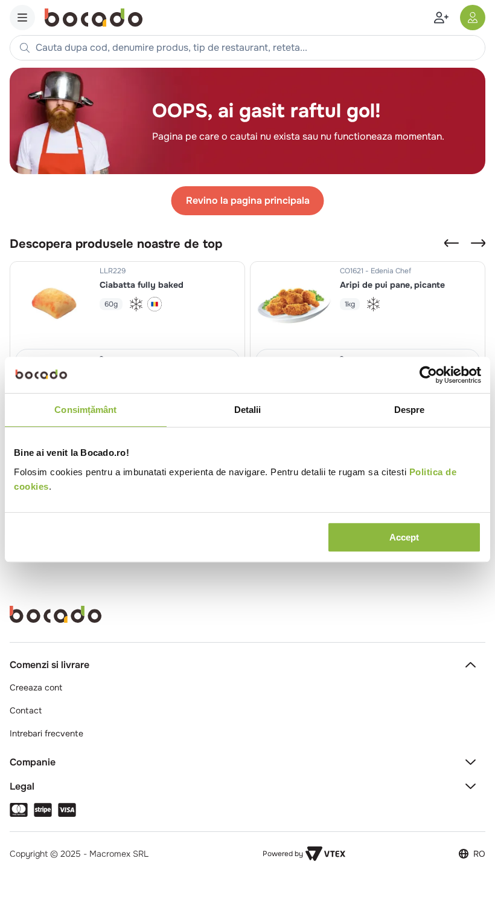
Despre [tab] (409, 409)
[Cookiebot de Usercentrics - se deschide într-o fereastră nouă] (428, 375)
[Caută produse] (25, 48)
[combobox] (247, 47)
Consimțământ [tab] (85, 409)
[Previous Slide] (451, 243)
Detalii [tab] (247, 409)
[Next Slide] (478, 243)
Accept (404, 537)
